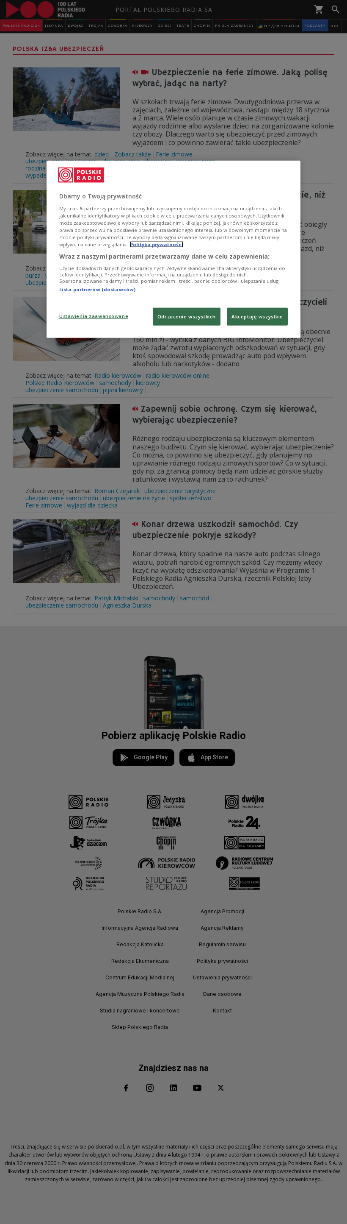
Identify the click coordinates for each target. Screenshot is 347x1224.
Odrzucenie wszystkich (186, 316)
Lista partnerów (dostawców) (97, 289)
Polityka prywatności (156, 244)
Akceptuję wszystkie (257, 316)
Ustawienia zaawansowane (93, 316)
